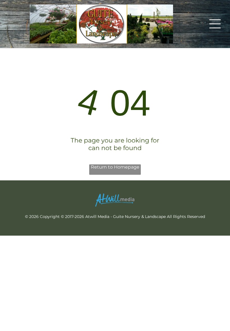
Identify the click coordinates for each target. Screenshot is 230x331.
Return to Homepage (115, 167)
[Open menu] (215, 24)
